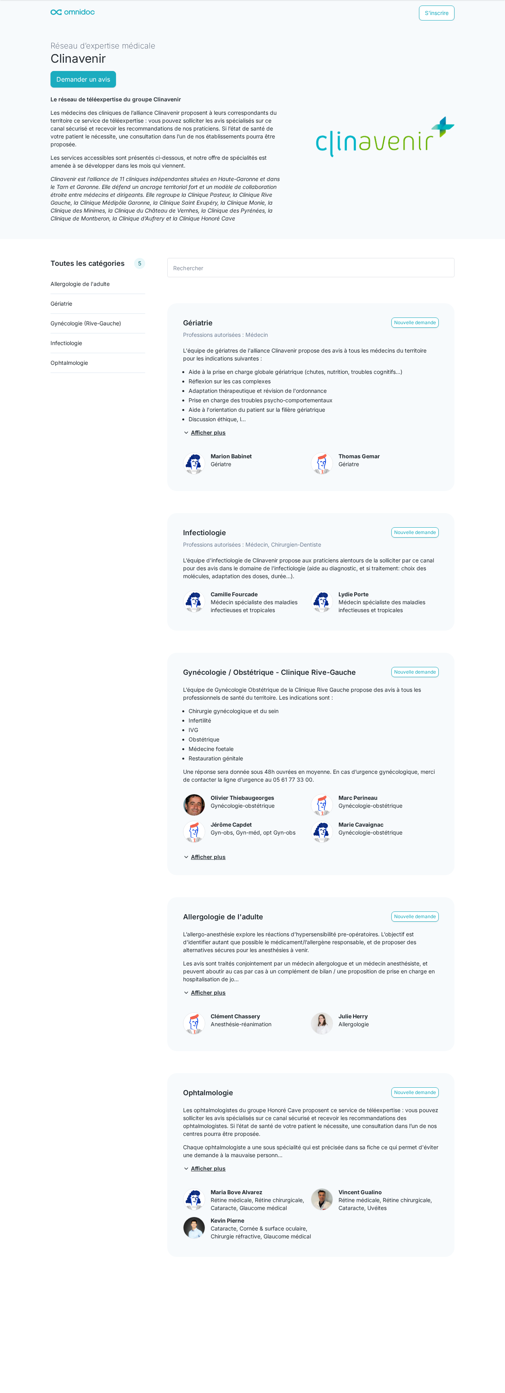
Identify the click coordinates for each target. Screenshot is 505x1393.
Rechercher (188, 267)
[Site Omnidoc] (72, 13)
